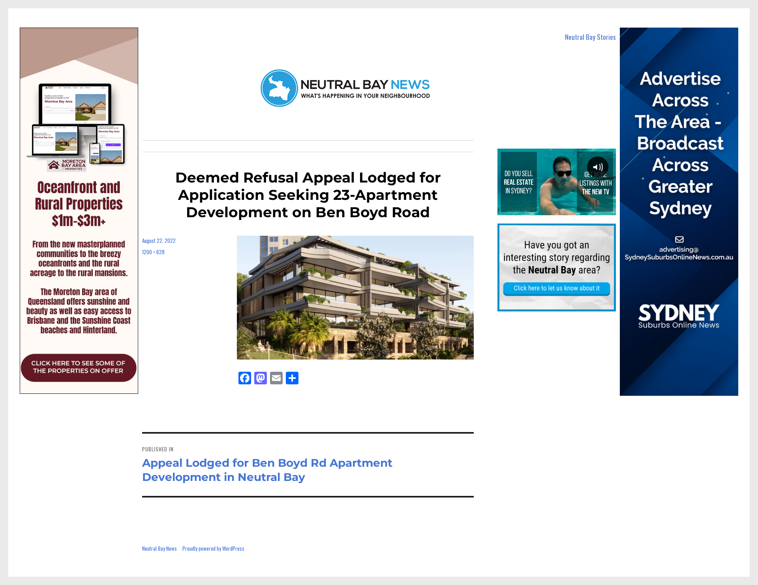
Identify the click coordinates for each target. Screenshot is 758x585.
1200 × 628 (153, 252)
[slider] (556, 209)
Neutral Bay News (159, 548)
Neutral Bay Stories (590, 37)
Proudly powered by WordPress (213, 548)
